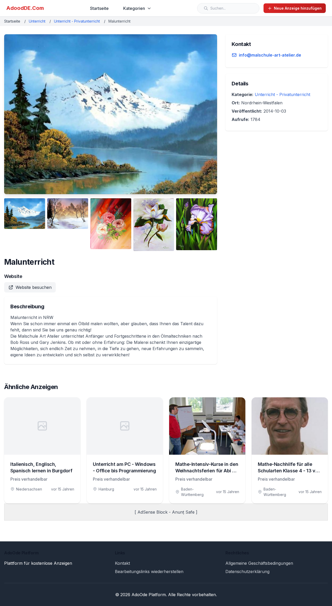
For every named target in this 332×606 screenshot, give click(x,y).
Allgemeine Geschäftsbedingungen (259, 563)
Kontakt (122, 563)
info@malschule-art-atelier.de (270, 55)
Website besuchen (34, 287)
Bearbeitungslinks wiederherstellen (149, 571)
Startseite (99, 8)
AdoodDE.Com (25, 8)
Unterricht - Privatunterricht (77, 21)
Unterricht (37, 21)
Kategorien (134, 8)
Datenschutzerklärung (247, 571)
